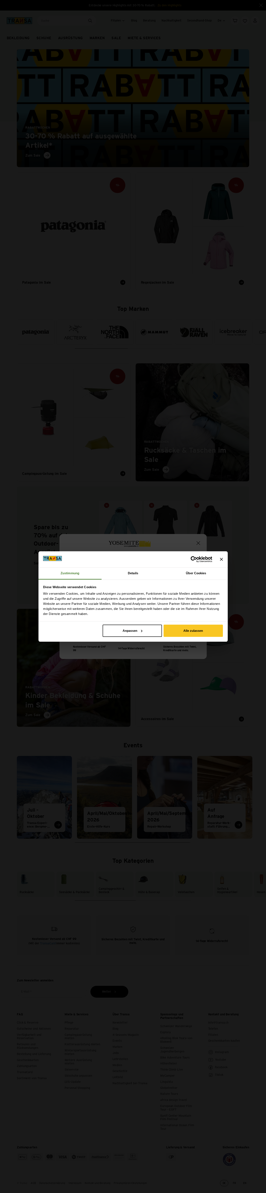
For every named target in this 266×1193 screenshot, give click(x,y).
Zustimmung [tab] (70, 573)
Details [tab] (133, 573)
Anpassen (130, 630)
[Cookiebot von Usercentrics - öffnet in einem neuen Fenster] (193, 559)
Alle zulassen (193, 630)
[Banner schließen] (221, 559)
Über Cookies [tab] (196, 573)
